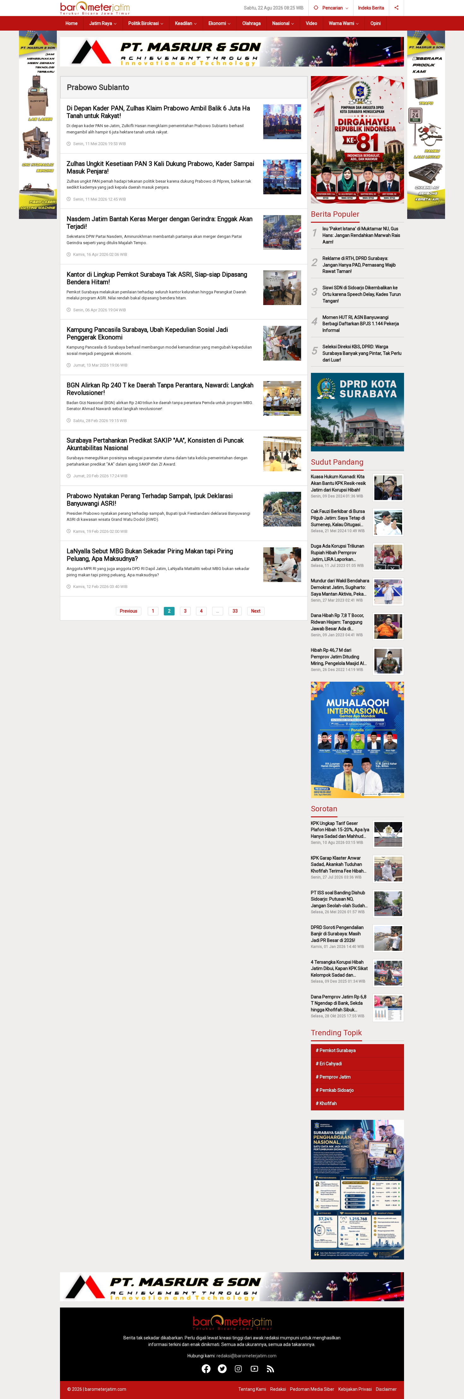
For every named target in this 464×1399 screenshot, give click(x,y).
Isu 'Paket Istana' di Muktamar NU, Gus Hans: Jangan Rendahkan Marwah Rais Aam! (361, 235)
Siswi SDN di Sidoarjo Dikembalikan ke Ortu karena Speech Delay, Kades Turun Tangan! (362, 294)
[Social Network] (396, 8)
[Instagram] (238, 1371)
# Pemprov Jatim (333, 1076)
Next (255, 610)
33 (235, 610)
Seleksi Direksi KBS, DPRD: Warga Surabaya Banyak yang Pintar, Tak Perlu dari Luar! (362, 353)
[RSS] (270, 1371)
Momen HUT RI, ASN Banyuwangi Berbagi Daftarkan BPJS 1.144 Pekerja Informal (361, 324)
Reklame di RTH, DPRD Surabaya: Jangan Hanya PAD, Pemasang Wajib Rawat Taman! (359, 265)
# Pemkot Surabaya (336, 1050)
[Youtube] (254, 1371)
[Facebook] (206, 1371)
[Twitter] (222, 1371)
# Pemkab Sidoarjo (335, 1090)
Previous (128, 610)
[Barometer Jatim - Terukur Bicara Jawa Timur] (94, 7)
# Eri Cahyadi (329, 1063)
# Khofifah (326, 1103)
